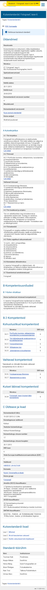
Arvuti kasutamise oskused (19, 536)
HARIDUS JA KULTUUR (12, 466)
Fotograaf (7, 480)
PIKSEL (43, 588)
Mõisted (12, 532)
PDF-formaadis (11, 26)
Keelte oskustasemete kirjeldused (21, 539)
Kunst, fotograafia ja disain (14, 473)
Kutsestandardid (14, 20)
